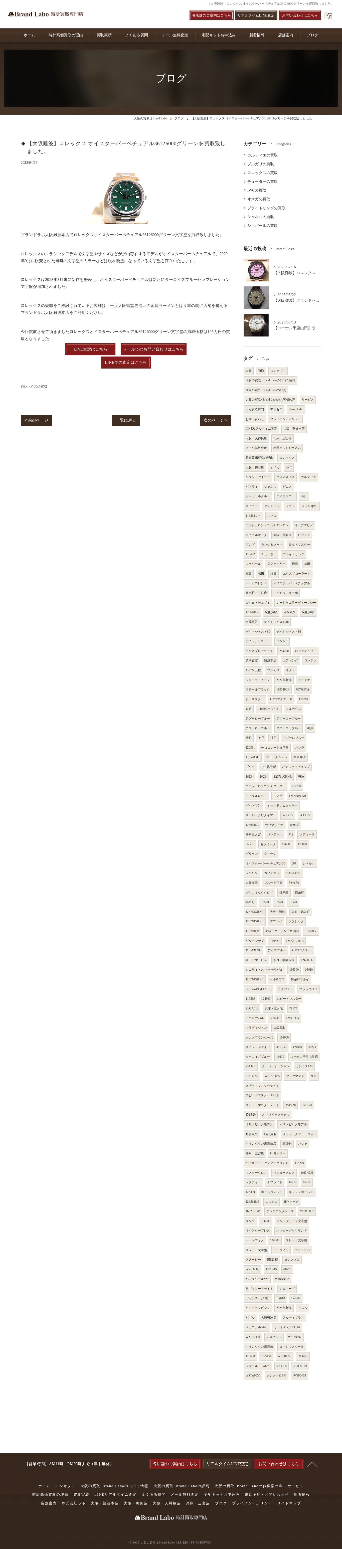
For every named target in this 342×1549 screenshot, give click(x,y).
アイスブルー (277, 950)
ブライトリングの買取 (266, 208)
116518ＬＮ (253, 516)
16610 (309, 969)
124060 (297, 1047)
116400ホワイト (269, 709)
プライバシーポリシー (285, 419)
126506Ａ (307, 960)
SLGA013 (252, 1008)
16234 (249, 776)
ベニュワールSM (257, 1279)
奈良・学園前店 (284, 960)
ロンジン (310, 660)
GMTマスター (301, 950)
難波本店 (270, 660)
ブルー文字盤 (273, 883)
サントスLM (304, 1066)
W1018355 (284, 1356)
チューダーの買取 (262, 182)
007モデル (303, 689)
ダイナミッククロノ (259, 892)
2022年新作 (284, 680)
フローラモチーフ (258, 680)
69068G (303, 1356)
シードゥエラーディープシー (296, 602)
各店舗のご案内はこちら (211, 15)
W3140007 (295, 1337)
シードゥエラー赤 (285, 593)
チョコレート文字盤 (275, 747)
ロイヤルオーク (256, 535)
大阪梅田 (252, 883)
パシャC (282, 641)
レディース (307, 834)
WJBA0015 (282, 1279)
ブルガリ (273, 670)
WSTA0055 (253, 1375)
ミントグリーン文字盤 (292, 1221)
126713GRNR (255, 912)
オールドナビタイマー (282, 805)
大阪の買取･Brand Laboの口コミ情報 (270, 380)
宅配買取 (271, 612)
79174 (293, 1008)
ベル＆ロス (293, 873)
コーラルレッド (256, 796)
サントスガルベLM (287, 1327)
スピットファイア (258, 1047)
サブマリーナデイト (259, 1288)
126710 (303, 699)
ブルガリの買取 (260, 164)
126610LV (252, 612)
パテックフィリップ (296, 767)
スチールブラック (258, 689)
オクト (290, 670)
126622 (250, 554)
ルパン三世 (253, 670)
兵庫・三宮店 (282, 438)
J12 (291, 834)
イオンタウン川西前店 (261, 1143)
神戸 (310, 728)
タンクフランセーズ (259, 1037)
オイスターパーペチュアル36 (265, 863)
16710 (292, 1182)
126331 (250, 747)
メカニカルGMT (257, 1327)
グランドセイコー (258, 477)
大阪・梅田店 (255, 467)
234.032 (251, 1066)
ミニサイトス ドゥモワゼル (264, 969)
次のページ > (215, 420)
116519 (250, 998)
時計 (304, 496)
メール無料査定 (256, 448)
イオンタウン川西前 (259, 1346)
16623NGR (253, 1211)
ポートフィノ (255, 1240)
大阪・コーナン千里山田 (282, 931)
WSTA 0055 (272, 1076)
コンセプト (278, 371)
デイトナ (304, 680)
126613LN (292, 1018)
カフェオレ (271, 873)
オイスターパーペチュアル (291, 583)
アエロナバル (255, 1018)
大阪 (249, 371)
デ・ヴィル (281, 1250)
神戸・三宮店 (255, 1153)
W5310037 (307, 1211)
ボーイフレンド (256, 583)
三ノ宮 (278, 796)
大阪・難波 (277, 912)
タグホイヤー (276, 564)
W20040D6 (253, 1337)
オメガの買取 (258, 199)
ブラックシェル (276, 757)
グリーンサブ (255, 941)
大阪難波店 (268, 1317)
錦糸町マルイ (300, 979)
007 (294, 863)
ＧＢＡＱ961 (309, 506)
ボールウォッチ (271, 1192)
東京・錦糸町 (300, 912)
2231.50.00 (300, 1366)
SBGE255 (252, 1076)
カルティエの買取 (262, 155)
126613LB (252, 825)
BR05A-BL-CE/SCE (258, 989)
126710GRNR (255, 979)
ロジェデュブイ (305, 651)
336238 (274, 1018)
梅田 (295, 564)
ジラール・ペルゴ (258, 1366)
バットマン (253, 805)
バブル (250, 1317)
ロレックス (287, 457)
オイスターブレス (258, 1230)
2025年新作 (284, 1308)
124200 (295, 1298)
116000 (284, 1037)
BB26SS (272, 1259)
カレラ (299, 747)
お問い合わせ (255, 419)
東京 (314, 1076)
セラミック (268, 844)
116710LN (252, 931)
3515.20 (290, 1105)
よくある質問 (255, 409)
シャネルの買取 (260, 217)
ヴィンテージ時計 (258, 1298)
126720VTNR (295, 941)
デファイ (276, 921)
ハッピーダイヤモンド (291, 1230)
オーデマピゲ (304, 525)
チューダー (268, 554)
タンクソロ (292, 1259)
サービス (308, 399)
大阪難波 (299, 757)
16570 (265, 902)
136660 (294, 969)
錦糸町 (284, 892)
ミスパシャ (274, 1337)
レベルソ (309, 863)
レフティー (253, 1182)
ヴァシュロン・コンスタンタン (267, 525)
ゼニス (287, 486)
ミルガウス (293, 709)
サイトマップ (289, 1503)
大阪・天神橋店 (256, 438)
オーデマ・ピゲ (256, 960)
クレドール (271, 506)
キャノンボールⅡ (301, 1192)
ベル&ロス (277, 979)
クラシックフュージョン (299, 1134)
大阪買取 (279, 1027)
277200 (296, 786)
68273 (287, 1269)
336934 (287, 1143)
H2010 (280, 1298)
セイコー (252, 506)
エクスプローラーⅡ (296, 573)
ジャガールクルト (258, 496)
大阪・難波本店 (294, 428)
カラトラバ (302, 1250)
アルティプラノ (293, 1317)
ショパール (253, 564)
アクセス (276, 409)
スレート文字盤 (296, 1240)
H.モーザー (277, 1153)
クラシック (296, 921)
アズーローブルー (258, 718)
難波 (301, 776)
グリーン (252, 853)
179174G (271, 1269)
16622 (280, 1057)
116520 (274, 941)
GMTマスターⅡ (281, 699)
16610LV (311, 931)
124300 (265, 998)
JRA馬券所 (268, 767)
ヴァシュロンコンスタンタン (265, 786)
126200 (265, 1221)
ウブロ (272, 516)
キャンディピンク (258, 1308)
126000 (286, 844)
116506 (274, 1240)
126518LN (252, 1201)
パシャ (302, 1143)
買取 (261, 371)
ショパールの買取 (262, 226)
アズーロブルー (293, 738)
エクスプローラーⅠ (259, 651)
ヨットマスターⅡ (291, 1346)
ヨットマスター (299, 544)
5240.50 (294, 883)
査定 (249, 709)
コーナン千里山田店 (304, 1057)
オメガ (274, 467)
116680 (250, 1356)
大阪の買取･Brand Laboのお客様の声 (270, 399)
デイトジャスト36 (276, 622)
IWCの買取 (256, 190)
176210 (299, 1163)
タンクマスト (295, 1076)
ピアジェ (304, 535)
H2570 (250, 844)
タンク (250, 1221)
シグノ (290, 506)
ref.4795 (281, 1366)
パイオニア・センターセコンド (267, 1163)
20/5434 (266, 1356)
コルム (302, 1308)
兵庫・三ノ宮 (274, 1008)
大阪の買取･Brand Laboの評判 (266, 390)
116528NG (253, 757)
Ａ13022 (287, 815)
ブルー (250, 767)
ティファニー (285, 496)
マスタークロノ (256, 1172)
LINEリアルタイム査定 (261, 428)
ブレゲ (250, 544)
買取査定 (252, 660)
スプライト (274, 1182)
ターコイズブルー (258, 1057)
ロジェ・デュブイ (258, 602)
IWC (289, 467)
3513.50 (281, 1047)
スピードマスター (289, 998)
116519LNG (253, 950)
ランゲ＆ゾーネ (271, 544)
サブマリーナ (274, 825)
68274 (312, 1047)
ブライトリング (293, 554)
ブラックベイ (308, 989)
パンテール (274, 834)
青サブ (294, 825)
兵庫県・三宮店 (256, 593)
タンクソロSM (276, 1375)
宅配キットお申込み (287, 448)
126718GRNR (255, 921)
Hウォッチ (291, 1201)
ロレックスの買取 (34, 386)
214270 (284, 651)
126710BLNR (297, 796)
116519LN (283, 689)
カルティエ (308, 477)
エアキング (290, 660)
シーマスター (255, 699)
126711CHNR (283, 776)
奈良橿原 (307, 1172)
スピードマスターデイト (262, 1086)
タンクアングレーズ (280, 1211)
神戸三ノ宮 (253, 834)
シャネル (270, 486)
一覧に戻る (126, 420)
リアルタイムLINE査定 (256, 15)
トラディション (256, 1027)
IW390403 (299, 1375)
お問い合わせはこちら (300, 15)
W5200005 (252, 1269)
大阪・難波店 (282, 535)
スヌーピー (253, 1259)
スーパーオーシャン (276, 1066)
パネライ (252, 486)
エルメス (271, 1201)
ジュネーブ (287, 1288)
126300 (250, 1192)
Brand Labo (296, 409)
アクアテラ (285, 989)
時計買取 (252, 1134)
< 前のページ (36, 420)
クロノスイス (285, 477)
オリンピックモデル (276, 1114)
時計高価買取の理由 (259, 457)
